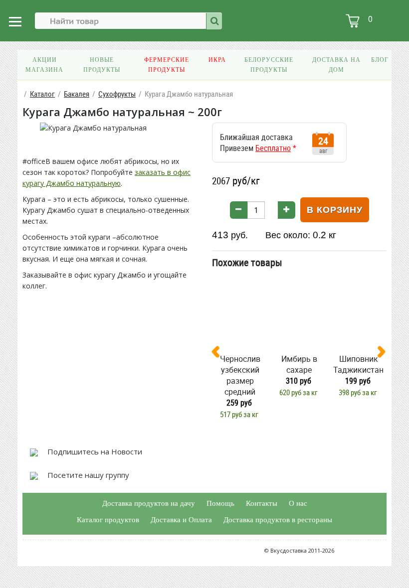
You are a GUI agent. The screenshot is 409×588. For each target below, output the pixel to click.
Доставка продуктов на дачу (148, 503)
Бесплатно (273, 148)
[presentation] (219, 354)
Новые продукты (101, 64)
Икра (217, 59)
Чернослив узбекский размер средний (240, 375)
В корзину (335, 210)
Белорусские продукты (268, 64)
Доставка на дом (336, 64)
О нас (298, 503)
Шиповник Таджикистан (358, 364)
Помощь (220, 503)
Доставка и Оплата (181, 520)
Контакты (261, 503)
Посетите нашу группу (87, 475)
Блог (380, 59)
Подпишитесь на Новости (93, 451)
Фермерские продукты (166, 64)
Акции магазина (44, 64)
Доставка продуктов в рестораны (277, 520)
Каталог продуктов (108, 520)
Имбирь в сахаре (299, 364)
